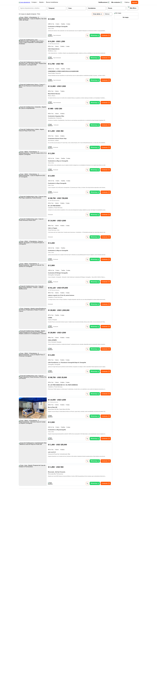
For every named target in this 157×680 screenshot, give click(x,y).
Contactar (105, 35)
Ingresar (134, 2)
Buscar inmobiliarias (52, 2)
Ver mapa (125, 17)
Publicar (127, 2)
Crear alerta (96, 14)
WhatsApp (94, 35)
